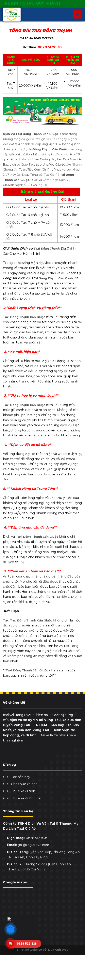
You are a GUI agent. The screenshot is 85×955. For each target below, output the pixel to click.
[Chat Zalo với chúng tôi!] (10, 929)
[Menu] (77, 14)
